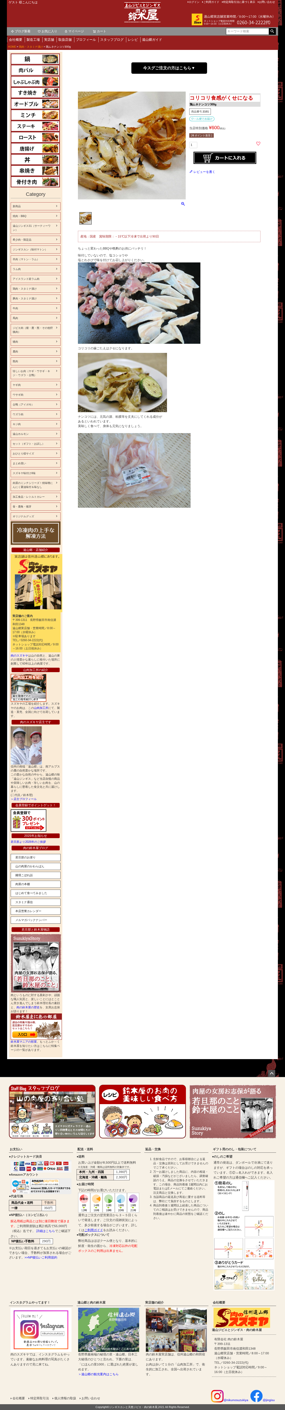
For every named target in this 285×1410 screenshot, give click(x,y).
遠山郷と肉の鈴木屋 (91, 1302)
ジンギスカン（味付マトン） (30, 249)
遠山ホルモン (21, 434)
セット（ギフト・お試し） (29, 443)
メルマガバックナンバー (31, 920)
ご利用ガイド (93, 1230)
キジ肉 (17, 424)
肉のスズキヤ (19, 655)
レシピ (133, 39)
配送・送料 (85, 1149)
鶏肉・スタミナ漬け (31, 46)
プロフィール (86, 39)
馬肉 (15, 318)
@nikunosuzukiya (236, 1400)
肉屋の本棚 (22, 884)
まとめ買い (19, 463)
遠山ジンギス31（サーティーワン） (32, 227)
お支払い (16, 1149)
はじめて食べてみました (31, 893)
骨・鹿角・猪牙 (22, 506)
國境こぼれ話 (24, 875)
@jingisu (269, 1400)
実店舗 (49, 39)
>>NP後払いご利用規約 (40, 1257)
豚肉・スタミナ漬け (25, 298)
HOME (12, 46)
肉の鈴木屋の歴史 (28, 1007)
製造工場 (33, 39)
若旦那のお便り (25, 857)
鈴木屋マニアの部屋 (24, 1041)
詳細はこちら (45, 1231)
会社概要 (15, 39)
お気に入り (49, 31)
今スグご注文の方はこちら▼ (169, 68)
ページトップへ (271, 1073)
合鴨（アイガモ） (23, 404)
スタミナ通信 (24, 902)
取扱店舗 (65, 39)
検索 (272, 31)
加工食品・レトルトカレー (29, 496)
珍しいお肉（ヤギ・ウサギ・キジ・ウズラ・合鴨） (31, 373)
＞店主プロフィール (24, 799)
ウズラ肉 (18, 414)
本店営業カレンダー (28, 911)
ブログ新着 (23, 31)
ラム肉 (17, 269)
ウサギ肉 (18, 394)
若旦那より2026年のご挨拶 (28, 841)
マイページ (76, 31)
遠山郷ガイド (152, 39)
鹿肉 (15, 351)
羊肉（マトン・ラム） (26, 259)
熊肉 (15, 361)
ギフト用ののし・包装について (234, 1149)
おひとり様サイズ (23, 453)
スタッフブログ (112, 39)
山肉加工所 (41, 708)
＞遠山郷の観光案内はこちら (98, 1374)
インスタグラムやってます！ (30, 1302)
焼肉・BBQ (19, 216)
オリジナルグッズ (23, 516)
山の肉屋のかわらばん (29, 866)
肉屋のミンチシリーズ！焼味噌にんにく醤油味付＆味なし (33, 485)
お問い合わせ (90, 1398)
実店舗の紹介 (154, 1302)
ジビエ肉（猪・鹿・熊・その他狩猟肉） (33, 330)
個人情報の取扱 (65, 1398)
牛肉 (15, 308)
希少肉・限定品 (22, 239)
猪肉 (15, 341)
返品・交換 (153, 1149)
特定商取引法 (39, 1398)
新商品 (17, 206)
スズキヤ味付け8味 (24, 473)
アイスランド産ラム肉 (26, 278)
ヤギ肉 (17, 385)
